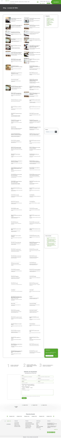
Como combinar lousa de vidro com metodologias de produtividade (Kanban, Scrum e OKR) (35, 46)
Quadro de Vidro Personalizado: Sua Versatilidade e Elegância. (35, 242)
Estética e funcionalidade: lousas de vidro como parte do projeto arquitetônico (35, 94)
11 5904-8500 (9, 424)
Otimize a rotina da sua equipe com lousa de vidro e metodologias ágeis (16, 93)
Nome (23, 375)
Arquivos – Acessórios (50, 18)
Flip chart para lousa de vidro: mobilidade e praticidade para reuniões (35, 120)
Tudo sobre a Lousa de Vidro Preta (16, 242)
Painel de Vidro (17, 1)
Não (26, 385)
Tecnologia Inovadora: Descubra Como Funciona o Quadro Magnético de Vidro (16, 352)
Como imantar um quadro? (33, 310)
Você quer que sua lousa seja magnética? (28, 384)
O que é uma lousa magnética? (15, 140)
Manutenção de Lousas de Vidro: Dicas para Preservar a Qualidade (35, 127)
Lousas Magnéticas (32, 201)
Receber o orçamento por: (25, 386)
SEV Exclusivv (38, 427)
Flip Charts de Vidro (17, 426)
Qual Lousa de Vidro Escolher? (34, 283)
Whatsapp (27, 387)
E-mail (39, 375)
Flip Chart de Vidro (28, 425)
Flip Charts (25, 1)
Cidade (23, 381)
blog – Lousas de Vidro (50, 20)
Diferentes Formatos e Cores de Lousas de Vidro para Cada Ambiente (35, 161)
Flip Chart (31, 296)
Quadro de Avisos (28, 427)
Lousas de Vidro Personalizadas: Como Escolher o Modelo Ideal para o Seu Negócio (16, 168)
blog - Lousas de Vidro (13, 24)
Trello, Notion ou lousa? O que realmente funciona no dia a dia (15, 32)
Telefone (23, 378)
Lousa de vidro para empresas (15, 269)
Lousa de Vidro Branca (28, 422)
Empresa (39, 378)
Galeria (44, 1)
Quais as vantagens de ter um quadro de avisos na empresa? (35, 148)
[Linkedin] (54, 432)
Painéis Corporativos (50, 22)
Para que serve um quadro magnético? (35, 269)
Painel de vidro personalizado (15, 310)
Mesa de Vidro (13, 303)
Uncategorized (17, 31)
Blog (49, 1)
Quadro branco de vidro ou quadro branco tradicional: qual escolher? (16, 59)
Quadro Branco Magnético (15, 276)
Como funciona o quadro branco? (16, 249)
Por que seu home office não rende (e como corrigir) (51, 243)
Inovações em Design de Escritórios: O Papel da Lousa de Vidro (16, 161)
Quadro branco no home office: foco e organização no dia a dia (16, 73)
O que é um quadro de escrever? (15, 330)
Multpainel (10, 3)
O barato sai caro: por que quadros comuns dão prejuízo (34, 25)
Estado (39, 381)
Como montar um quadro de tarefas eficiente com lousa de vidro (51, 241)
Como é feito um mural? (14, 283)
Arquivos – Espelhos (50, 19)
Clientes (47, 1)
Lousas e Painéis (17, 187)
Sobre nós (41, 1)
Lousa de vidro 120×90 (33, 303)
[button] (7, 416)
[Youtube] (47, 3)
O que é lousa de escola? (14, 79)
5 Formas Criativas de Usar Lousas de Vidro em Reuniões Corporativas (35, 175)
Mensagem (23, 388)
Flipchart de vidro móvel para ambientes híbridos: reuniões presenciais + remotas (34, 80)
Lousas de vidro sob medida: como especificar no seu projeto (16, 120)
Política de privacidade (39, 426)
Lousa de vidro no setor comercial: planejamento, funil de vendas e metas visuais (35, 87)
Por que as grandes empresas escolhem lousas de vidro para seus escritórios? (35, 67)
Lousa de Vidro (12, 1)
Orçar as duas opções (31, 385)
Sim (23, 385)
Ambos (31, 387)
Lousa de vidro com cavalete (34, 208)
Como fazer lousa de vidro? (15, 263)
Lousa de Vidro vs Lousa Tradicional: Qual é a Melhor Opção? (16, 181)
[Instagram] (49, 3)
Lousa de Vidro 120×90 (33, 276)
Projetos (35, 316)
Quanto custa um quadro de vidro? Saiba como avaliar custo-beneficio (16, 148)
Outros (29, 1)
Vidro (48, 25)
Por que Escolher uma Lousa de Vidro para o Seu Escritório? (16, 175)
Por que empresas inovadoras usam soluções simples (51, 239)
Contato (37, 425)
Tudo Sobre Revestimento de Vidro (34, 235)
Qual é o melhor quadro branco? (34, 344)
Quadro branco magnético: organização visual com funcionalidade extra (16, 67)
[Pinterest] (48, 3)
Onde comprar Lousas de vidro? (34, 113)
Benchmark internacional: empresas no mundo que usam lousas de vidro (16, 86)
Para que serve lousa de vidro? (34, 249)
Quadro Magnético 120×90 (15, 208)
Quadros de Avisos (21, 1)
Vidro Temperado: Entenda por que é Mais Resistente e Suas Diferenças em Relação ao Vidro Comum (16, 297)
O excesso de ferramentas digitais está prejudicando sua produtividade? (16, 25)
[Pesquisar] (56, 132)
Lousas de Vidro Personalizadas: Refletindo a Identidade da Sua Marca (16, 134)
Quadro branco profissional (15, 201)
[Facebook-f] (52, 432)
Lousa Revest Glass (28, 426)
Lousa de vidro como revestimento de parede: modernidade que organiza (16, 52)
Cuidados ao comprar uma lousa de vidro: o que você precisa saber (35, 134)
